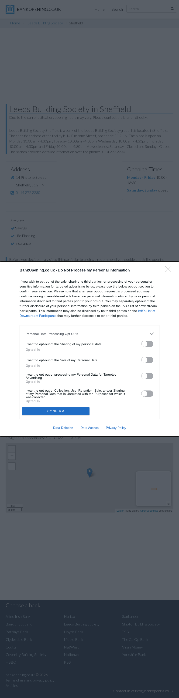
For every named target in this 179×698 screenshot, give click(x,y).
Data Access (89, 428)
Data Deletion (63, 428)
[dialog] (89, 349)
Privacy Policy (116, 428)
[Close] (169, 270)
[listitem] (89, 333)
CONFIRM (56, 411)
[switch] (147, 344)
